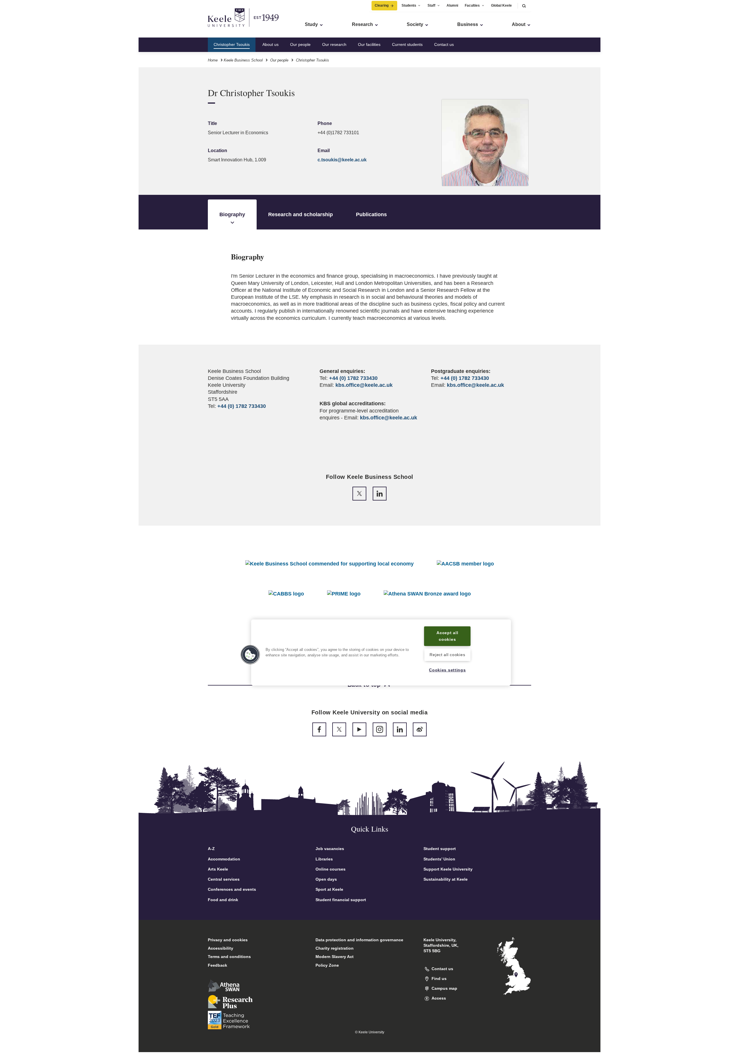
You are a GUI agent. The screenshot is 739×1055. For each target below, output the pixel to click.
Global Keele (501, 5)
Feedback (217, 965)
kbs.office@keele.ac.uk (364, 385)
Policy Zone (327, 965)
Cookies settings (447, 670)
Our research (334, 44)
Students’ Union (439, 859)
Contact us (444, 44)
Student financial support (341, 899)
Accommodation (224, 859)
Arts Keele (218, 869)
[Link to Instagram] (380, 729)
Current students (407, 44)
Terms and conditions (229, 956)
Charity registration (335, 948)
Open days (326, 879)
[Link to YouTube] (359, 729)
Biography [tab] (232, 214)
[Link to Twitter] (359, 494)
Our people (300, 44)
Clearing (382, 5)
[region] (381, 652)
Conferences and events (232, 889)
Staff (431, 5)
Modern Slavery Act (335, 956)
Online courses (331, 869)
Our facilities (369, 44)
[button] (524, 5)
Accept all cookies (447, 636)
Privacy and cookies (228, 940)
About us (270, 44)
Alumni (452, 5)
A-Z (211, 848)
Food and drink (223, 899)
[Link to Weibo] (420, 729)
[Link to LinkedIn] (380, 494)
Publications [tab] (371, 214)
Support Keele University (448, 869)
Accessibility (220, 948)
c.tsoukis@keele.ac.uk (342, 159)
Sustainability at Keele (445, 879)
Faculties (472, 5)
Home (213, 60)
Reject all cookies (447, 655)
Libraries (324, 859)
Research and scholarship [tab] (300, 214)
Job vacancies (330, 848)
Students (409, 5)
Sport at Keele (329, 889)
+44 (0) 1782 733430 (241, 406)
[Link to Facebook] (319, 729)
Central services (224, 879)
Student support (439, 848)
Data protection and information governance (359, 940)
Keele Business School (243, 60)
